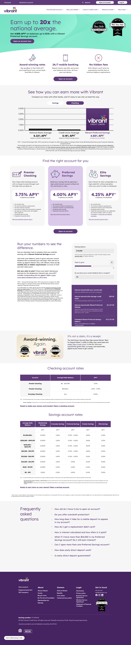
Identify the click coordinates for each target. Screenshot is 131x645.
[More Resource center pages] (114, 9)
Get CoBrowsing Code (14, 638)
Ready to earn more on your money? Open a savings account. (44, 487)
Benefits (59, 593)
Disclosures (80, 591)
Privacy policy (81, 593)
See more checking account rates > (22, 219)
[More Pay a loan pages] (126, 9)
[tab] (55, 103)
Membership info (43, 600)
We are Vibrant (43, 591)
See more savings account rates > (60, 214)
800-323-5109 (99, 590)
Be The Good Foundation (46, 598)
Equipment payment (25, 590)
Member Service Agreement (81, 601)
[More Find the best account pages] (63, 9)
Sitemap (40, 603)
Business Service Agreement (81, 596)
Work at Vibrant (62, 591)
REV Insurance (23, 592)
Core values (61, 595)
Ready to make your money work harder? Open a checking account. (47, 406)
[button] (84, 2)
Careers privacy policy (64, 598)
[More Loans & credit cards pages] (98, 9)
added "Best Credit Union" (77, 344)
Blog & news (42, 595)
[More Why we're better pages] (79, 9)
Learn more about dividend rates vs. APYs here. (36, 276)
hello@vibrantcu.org (101, 592)
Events (40, 593)
